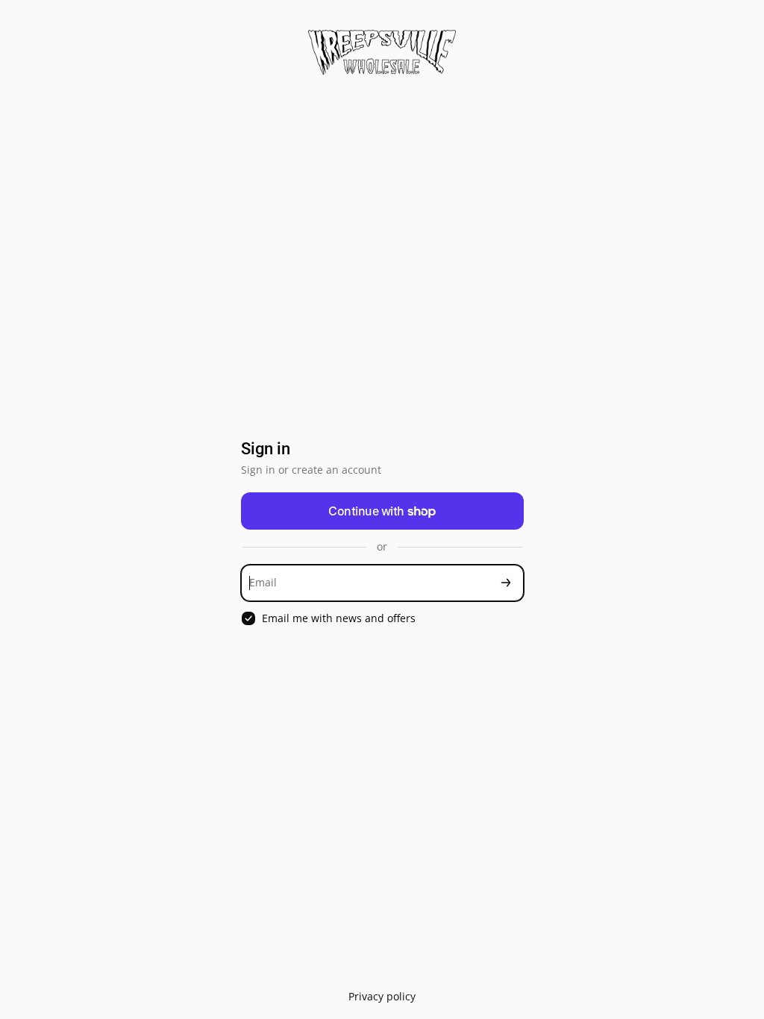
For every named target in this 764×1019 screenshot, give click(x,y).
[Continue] (506, 583)
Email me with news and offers (339, 618)
